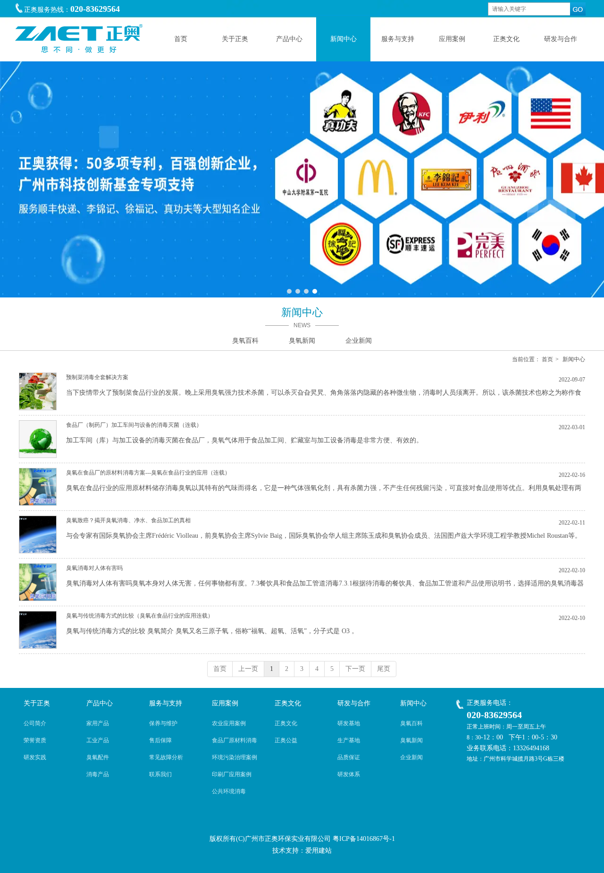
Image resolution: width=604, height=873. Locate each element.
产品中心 (99, 703)
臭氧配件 (97, 757)
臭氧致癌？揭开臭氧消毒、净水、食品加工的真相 (128, 520)
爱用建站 (318, 850)
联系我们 (160, 774)
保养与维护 (163, 723)
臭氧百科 (411, 723)
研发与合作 (353, 703)
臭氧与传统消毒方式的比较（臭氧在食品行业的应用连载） (139, 615)
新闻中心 (573, 359)
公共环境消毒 (229, 791)
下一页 (355, 668)
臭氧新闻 (411, 740)
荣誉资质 (35, 740)
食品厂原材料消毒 (234, 740)
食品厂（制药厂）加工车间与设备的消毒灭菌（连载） (134, 425)
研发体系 (348, 774)
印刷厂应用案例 (232, 774)
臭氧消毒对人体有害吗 (94, 568)
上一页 (248, 668)
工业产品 (97, 740)
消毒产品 (97, 774)
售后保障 (160, 740)
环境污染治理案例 (234, 757)
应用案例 (225, 703)
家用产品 (97, 723)
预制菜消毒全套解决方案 (97, 377)
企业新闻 (411, 757)
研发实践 (35, 757)
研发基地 (348, 723)
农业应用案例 (229, 723)
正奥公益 (286, 740)
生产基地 (348, 740)
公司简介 (35, 723)
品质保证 (348, 757)
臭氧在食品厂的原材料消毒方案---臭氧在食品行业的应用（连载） (148, 472)
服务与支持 (165, 703)
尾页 (383, 668)
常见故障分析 (166, 757)
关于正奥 (37, 703)
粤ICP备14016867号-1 (364, 838)
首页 (547, 359)
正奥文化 (288, 703)
